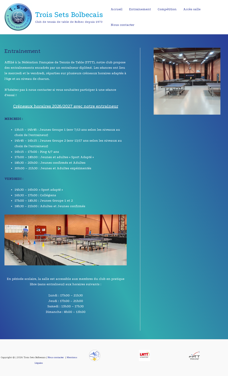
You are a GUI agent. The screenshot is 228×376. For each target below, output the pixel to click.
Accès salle (192, 9)
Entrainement (140, 9)
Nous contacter (122, 25)
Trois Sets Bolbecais (69, 14)
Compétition (167, 9)
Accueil (116, 9)
